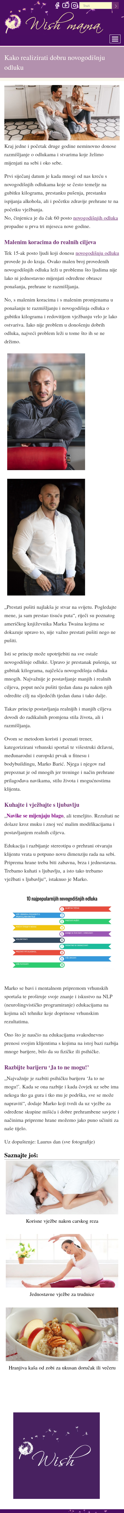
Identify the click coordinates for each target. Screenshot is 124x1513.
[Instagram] (74, 6)
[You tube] (65, 6)
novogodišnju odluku (97, 252)
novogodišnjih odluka (95, 217)
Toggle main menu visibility (119, 37)
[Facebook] (57, 6)
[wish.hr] (56, 1454)
